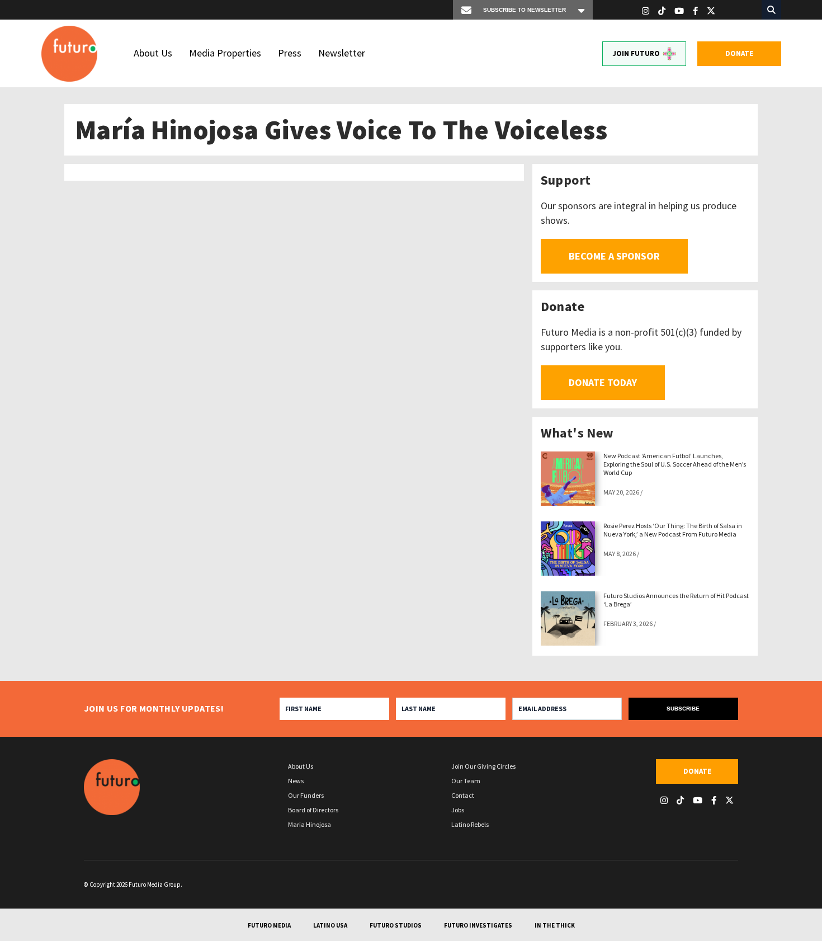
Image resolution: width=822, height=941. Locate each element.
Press (289, 52)
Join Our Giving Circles (483, 766)
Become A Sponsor (614, 256)
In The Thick (555, 925)
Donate (739, 53)
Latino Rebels (470, 824)
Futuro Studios (396, 925)
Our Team (465, 781)
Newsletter (341, 52)
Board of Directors (313, 810)
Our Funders (306, 795)
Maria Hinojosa (309, 824)
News (296, 781)
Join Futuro (636, 53)
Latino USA (330, 925)
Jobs (457, 810)
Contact (462, 795)
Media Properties (225, 52)
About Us (153, 52)
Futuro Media (269, 925)
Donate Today (603, 382)
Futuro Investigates (478, 925)
